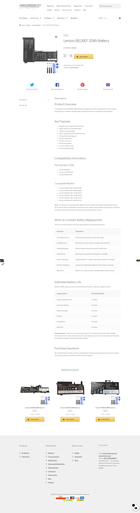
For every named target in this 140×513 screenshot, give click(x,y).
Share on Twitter (31, 89)
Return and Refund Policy (64, 6)
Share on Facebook (57, 89)
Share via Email (108, 89)
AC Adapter (48, 18)
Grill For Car (34, 18)
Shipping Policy (78, 6)
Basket (77, 453)
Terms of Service (67, 10)
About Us (56, 10)
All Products (23, 18)
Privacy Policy (89, 6)
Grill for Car (25, 457)
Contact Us (77, 10)
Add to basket (84, 56)
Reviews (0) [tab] (23, 105)
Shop (76, 460)
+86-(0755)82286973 (110, 458)
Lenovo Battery (36, 25)
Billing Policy (50, 6)
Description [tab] (23, 100)
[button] (56, 36)
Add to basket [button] (35, 419)
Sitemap (49, 10)
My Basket (74, 18)
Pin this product (82, 89)
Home (23, 25)
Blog (84, 10)
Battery (28, 25)
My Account (61, 18)
